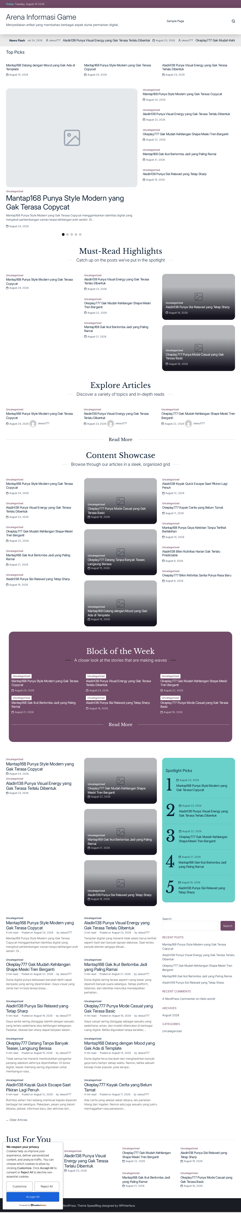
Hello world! (207, 999)
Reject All (47, 1186)
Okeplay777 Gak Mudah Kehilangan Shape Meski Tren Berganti (185, 134)
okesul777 (34, 40)
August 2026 (170, 1015)
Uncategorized (14, 191)
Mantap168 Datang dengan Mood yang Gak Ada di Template (119, 1046)
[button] (232, 69)
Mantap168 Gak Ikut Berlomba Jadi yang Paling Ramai (179, 154)
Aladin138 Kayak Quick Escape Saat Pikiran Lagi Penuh (38, 1087)
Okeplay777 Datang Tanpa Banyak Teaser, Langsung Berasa (37, 1046)
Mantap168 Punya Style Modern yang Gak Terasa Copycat (65, 202)
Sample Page (175, 21)
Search (166, 919)
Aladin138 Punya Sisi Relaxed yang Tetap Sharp (175, 174)
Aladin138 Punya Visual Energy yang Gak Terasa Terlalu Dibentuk (85, 40)
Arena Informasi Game (41, 17)
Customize (19, 1186)
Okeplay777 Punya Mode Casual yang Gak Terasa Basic (118, 1008)
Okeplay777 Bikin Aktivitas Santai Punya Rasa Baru (196, 575)
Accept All (33, 1197)
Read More (120, 439)
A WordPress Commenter (178, 999)
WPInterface (127, 1205)
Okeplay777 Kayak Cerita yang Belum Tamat (192, 507)
